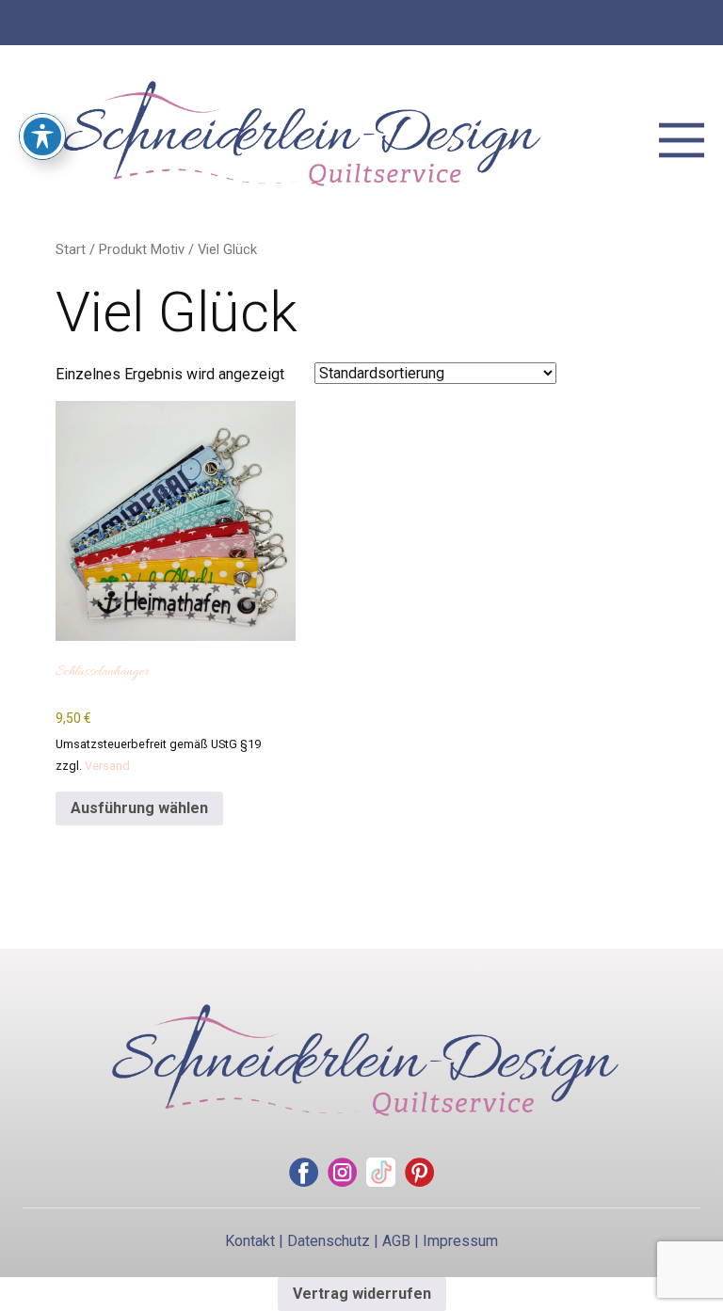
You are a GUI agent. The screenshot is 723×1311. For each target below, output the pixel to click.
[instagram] (342, 1172)
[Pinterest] (419, 1172)
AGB (396, 1241)
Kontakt (250, 1241)
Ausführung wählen (139, 808)
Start (71, 249)
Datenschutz (328, 1241)
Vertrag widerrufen (362, 1294)
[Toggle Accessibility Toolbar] (42, 136)
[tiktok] (380, 1172)
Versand (107, 766)
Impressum (460, 1241)
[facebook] (303, 1172)
